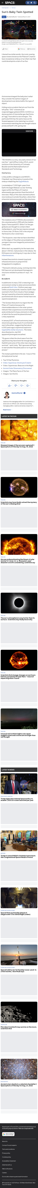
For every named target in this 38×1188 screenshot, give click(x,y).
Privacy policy (6, 1153)
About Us (4, 1141)
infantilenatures (8, 255)
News (4, 17)
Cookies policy (6, 1157)
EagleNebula (24, 181)
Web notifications (7, 1169)
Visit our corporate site (25, 1128)
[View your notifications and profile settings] (31, 2)
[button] (34, 3)
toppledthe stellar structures (12, 330)
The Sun (13, 7)
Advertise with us (7, 1165)
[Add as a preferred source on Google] (8, 1134)
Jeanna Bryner (13, 17)
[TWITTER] (24, 393)
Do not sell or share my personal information (15, 1176)
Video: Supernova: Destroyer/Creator (17, 363)
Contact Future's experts (9, 1145)
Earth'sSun (13, 287)
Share (6, 49)
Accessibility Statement (9, 1161)
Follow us (22, 49)
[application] (19, 142)
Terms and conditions (8, 1149)
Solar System (5, 7)
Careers (4, 1172)
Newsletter (32, 49)
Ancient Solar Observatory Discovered (17, 368)
